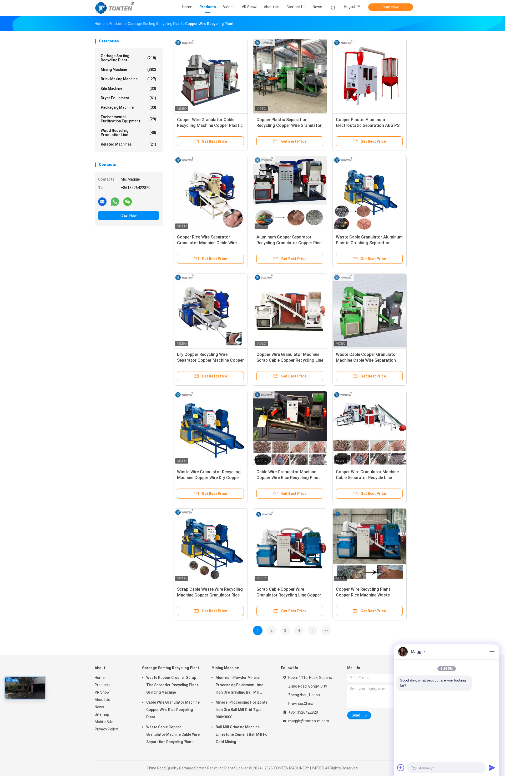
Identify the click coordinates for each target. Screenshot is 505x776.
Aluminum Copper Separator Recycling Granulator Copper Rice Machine (288, 243)
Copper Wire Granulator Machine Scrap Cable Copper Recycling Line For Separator (289, 360)
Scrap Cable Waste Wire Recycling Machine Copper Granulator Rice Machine (210, 595)
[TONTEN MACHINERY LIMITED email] (102, 201)
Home (100, 677)
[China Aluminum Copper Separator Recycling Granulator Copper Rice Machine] (290, 193)
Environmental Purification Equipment (128, 119)
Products (102, 685)
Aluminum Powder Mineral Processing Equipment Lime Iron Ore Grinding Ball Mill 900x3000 (239, 685)
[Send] (492, 767)
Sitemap (102, 714)
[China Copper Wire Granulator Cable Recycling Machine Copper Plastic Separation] (211, 76)
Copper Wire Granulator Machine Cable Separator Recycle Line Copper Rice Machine (367, 477)
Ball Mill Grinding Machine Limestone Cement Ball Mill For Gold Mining (242, 734)
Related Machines (128, 144)
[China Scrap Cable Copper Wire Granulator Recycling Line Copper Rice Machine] (290, 545)
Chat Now (390, 7)
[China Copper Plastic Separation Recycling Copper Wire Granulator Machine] (290, 76)
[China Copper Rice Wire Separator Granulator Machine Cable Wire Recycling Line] (211, 193)
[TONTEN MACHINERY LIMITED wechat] (127, 201)
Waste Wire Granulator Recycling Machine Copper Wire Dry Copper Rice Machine (209, 477)
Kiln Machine (128, 88)
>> (326, 630)
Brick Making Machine (128, 79)
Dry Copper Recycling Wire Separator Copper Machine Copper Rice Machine (210, 360)
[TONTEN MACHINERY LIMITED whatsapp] (115, 201)
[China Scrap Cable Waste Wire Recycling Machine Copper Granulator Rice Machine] (211, 545)
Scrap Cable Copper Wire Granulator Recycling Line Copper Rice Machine (288, 595)
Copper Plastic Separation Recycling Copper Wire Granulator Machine (289, 125)
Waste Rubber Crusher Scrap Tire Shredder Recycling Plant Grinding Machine (172, 684)
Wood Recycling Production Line (128, 132)
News (99, 707)
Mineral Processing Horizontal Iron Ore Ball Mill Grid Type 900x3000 (242, 709)
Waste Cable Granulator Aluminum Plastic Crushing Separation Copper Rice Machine (369, 243)
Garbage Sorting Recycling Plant (128, 58)
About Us (102, 700)
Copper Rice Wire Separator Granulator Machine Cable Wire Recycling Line (207, 243)
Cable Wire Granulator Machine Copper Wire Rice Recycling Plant (173, 709)
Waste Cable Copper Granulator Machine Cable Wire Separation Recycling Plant (366, 360)
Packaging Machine (128, 107)
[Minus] (492, 652)
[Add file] (401, 767)
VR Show (102, 692)
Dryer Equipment (128, 98)
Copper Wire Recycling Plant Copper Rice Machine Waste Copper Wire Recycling (363, 595)
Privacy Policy (106, 729)
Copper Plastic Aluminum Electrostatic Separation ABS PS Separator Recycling (368, 125)
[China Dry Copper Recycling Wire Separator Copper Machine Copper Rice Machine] (211, 310)
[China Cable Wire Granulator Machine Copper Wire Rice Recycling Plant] (290, 428)
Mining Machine (128, 69)
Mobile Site (104, 722)
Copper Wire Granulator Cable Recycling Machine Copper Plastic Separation (210, 125)
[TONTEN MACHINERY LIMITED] (115, 8)
